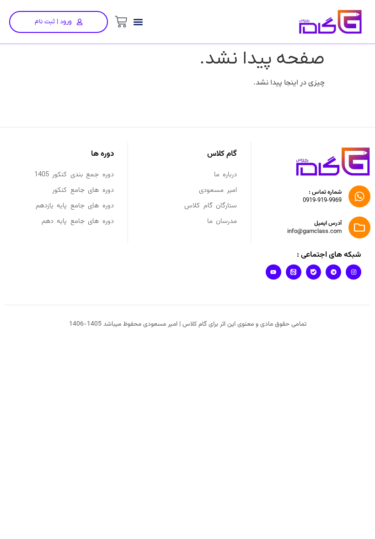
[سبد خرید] (121, 21)
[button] (137, 21)
